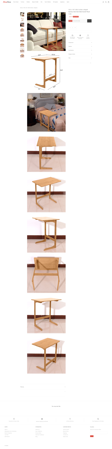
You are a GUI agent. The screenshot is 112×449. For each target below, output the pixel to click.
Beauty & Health (35, 2)
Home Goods (15, 2)
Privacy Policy (38, 433)
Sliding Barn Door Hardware (10, 431)
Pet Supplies (55, 2)
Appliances (62, 2)
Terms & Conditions (40, 434)
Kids (41, 2)
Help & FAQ (65, 436)
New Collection (39, 431)
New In (6, 429)
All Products (7, 436)
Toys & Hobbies (48, 2)
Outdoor (28, 2)
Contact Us (65, 434)
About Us (37, 429)
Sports (68, 2)
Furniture (22, 2)
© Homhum (6, 445)
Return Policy (66, 431)
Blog (36, 436)
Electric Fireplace (8, 433)
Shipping (22, 387)
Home (21, 7)
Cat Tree (6, 434)
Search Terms (66, 429)
